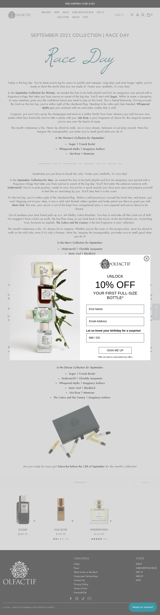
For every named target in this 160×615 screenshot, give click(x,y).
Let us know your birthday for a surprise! (113, 330)
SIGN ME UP (115, 350)
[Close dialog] (146, 258)
